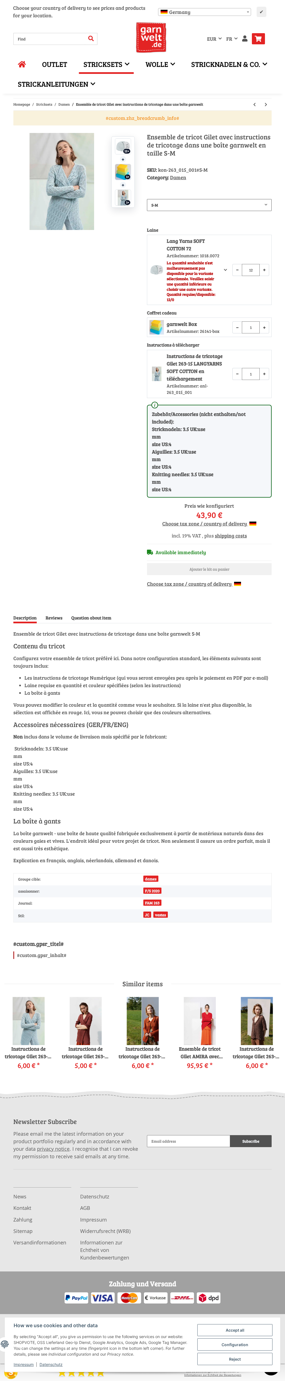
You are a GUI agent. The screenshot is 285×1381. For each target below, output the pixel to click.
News (19, 1196)
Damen (178, 177)
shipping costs (231, 535)
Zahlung (22, 1219)
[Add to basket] (17, 130)
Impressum (93, 1219)
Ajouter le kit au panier (209, 569)
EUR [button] (211, 38)
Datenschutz (94, 1196)
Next (271, 1037)
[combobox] (204, 12)
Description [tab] (25, 618)
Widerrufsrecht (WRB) (105, 1231)
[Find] (91, 39)
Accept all (235, 1330)
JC (147, 914)
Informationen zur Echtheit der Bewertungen (212, 1375)
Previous (13, 1037)
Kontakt (22, 1208)
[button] (245, 38)
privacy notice (53, 1148)
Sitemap (23, 1231)
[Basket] (261, 38)
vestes (160, 914)
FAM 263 (152, 902)
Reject (235, 1359)
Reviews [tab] (54, 618)
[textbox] (204, 12)
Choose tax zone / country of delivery (205, 523)
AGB (85, 1208)
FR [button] (229, 38)
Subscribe (250, 1141)
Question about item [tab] (91, 618)
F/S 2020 (152, 890)
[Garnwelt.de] (151, 37)
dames (150, 878)
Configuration (235, 1344)
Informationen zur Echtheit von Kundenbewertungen (104, 1250)
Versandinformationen (39, 1242)
